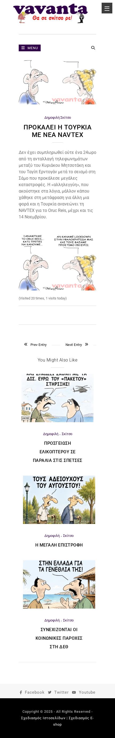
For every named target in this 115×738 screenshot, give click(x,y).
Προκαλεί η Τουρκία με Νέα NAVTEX (57, 131)
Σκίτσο (65, 117)
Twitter (61, 692)
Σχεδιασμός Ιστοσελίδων (43, 718)
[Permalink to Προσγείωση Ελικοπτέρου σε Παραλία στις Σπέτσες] (57, 421)
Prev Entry (38, 345)
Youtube (87, 692)
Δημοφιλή (52, 117)
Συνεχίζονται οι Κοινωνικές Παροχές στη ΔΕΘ (59, 638)
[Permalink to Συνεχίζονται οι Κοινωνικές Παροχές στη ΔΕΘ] (59, 607)
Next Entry (74, 345)
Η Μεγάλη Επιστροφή (59, 545)
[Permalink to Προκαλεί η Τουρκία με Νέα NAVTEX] (57, 103)
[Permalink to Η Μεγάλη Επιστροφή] (59, 523)
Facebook (35, 692)
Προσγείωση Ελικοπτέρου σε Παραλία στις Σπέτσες (57, 452)
